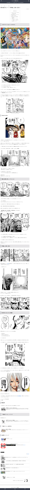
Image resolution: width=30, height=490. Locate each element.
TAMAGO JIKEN (14, 13)
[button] (27, 247)
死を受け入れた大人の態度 (14, 16)
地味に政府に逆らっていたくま (15, 14)
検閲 (8, 263)
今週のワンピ (2, 452)
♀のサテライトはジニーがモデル (15, 12)
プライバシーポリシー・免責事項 (15, 487)
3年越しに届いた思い (13, 15)
